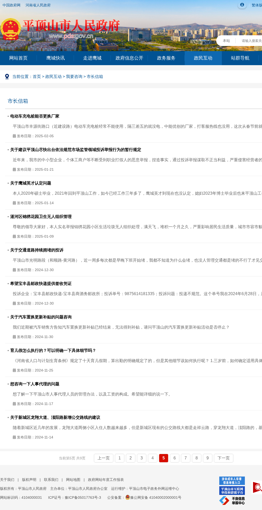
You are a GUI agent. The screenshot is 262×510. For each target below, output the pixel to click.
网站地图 (73, 480)
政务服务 (166, 58)
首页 (37, 76)
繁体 (255, 5)
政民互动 (203, 58)
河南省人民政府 (38, 5)
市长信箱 (95, 76)
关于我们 (7, 480)
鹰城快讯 (55, 58)
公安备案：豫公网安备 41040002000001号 (144, 497)
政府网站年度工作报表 (106, 480)
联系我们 (51, 480)
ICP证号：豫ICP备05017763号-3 (74, 497)
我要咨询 (74, 76)
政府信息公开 (129, 58)
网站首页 (18, 58)
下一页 (223, 458)
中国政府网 (11, 5)
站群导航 (240, 58)
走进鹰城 (92, 58)
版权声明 (29, 480)
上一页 (103, 458)
